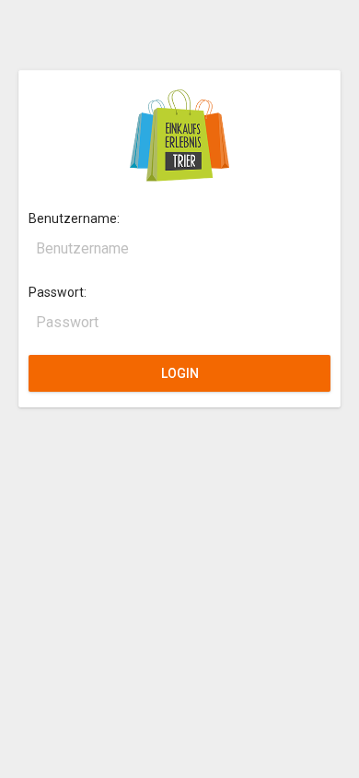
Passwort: (58, 292)
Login (180, 373)
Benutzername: (74, 218)
